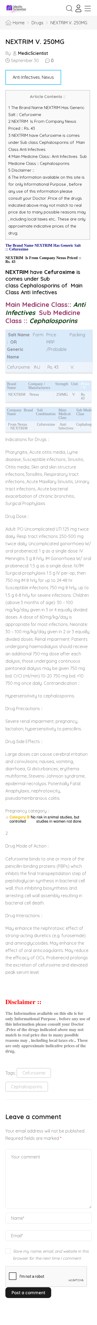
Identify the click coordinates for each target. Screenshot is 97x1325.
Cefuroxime (33, 1073)
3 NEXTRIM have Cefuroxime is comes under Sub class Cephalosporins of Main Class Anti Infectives (46, 142)
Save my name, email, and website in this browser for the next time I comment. (51, 1255)
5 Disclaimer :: (21, 170)
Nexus (48, 77)
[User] (78, 8)
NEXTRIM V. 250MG (34, 42)
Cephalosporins (26, 1086)
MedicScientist (33, 53)
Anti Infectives (26, 77)
